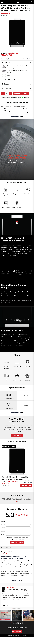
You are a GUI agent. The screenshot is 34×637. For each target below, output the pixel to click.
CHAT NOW (17, 435)
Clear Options (28, 59)
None (9, 75)
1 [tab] (16, 501)
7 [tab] (17, 608)
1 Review (4, 15)
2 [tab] (17, 501)
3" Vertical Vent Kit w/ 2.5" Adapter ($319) (19, 71)
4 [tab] (15, 608)
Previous (3, 33)
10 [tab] (20, 608)
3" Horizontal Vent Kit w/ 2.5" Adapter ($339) (17, 67)
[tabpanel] (17, 32)
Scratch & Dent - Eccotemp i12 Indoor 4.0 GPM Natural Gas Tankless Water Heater (15, 479)
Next (31, 33)
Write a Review (17, 542)
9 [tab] (19, 608)
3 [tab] (14, 608)
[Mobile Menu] (2, 2)
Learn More (17, 631)
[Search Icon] (28, 2)
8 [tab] (18, 608)
